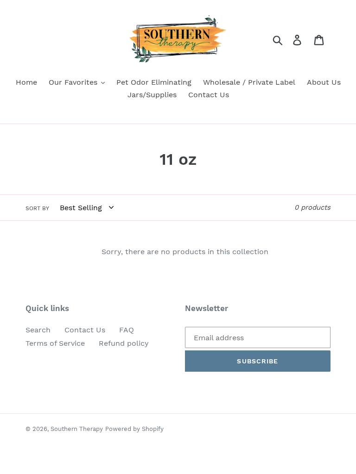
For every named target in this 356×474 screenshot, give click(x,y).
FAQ (126, 329)
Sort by (37, 208)
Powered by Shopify (134, 428)
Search (38, 329)
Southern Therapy (77, 428)
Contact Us (84, 329)
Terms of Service (55, 343)
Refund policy (124, 343)
